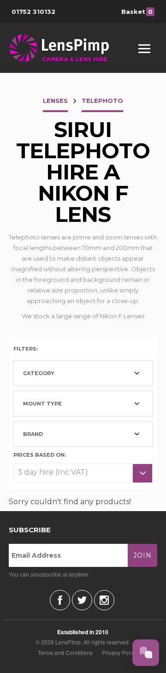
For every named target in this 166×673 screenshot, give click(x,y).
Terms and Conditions (65, 652)
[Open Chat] (145, 652)
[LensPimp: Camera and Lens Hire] (66, 48)
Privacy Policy (119, 652)
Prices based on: (39, 454)
